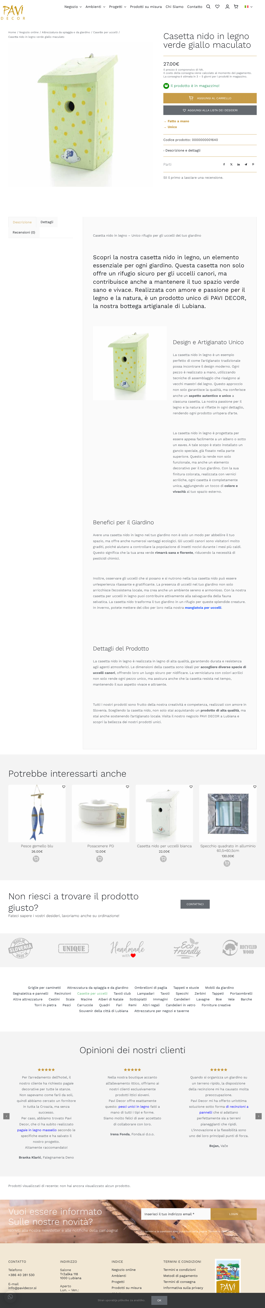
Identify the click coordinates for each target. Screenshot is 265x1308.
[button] (210, 110)
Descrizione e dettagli (182, 150)
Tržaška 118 (69, 1274)
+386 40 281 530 (21, 1275)
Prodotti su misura (127, 1288)
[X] (231, 164)
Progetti (118, 1282)
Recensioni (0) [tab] (24, 232)
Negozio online (124, 1270)
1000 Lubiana (70, 1278)
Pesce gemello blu (37, 846)
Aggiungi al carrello (214, 98)
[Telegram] (245, 164)
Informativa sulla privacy (183, 1288)
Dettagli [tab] (47, 222)
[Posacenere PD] (100, 787)
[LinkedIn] (238, 164)
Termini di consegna (179, 1282)
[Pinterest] (253, 164)
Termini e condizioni (179, 1270)
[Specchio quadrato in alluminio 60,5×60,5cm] (228, 787)
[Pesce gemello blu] (37, 787)
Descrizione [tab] (22, 222)
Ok (159, 1300)
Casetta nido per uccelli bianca (164, 846)
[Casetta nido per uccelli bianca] (164, 787)
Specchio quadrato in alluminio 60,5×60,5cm (228, 848)
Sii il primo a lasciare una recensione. (193, 178)
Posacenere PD (100, 846)
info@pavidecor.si (22, 1288)
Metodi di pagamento (180, 1276)
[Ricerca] (208, 6)
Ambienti (119, 1276)
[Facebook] (224, 164)
